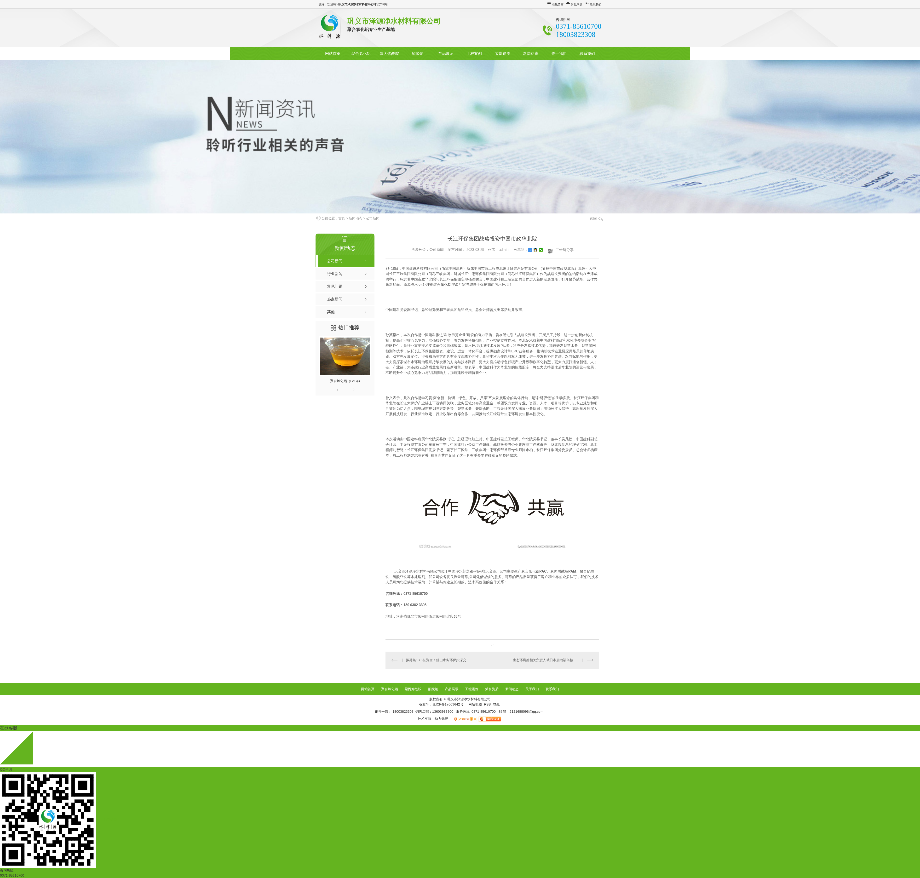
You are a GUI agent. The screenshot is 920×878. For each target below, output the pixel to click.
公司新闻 (373, 218)
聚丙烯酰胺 (389, 54)
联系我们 (595, 4)
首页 (341, 218)
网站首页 (332, 54)
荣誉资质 (502, 54)
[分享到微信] (541, 250)
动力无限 (441, 719)
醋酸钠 (417, 54)
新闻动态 (530, 54)
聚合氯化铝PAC (446, 284)
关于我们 (559, 54)
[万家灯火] (465, 719)
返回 (593, 218)
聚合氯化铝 (361, 54)
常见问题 (576, 4)
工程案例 (474, 54)
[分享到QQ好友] (536, 250)
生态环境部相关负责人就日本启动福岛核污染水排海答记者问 (553, 660)
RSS (488, 704)
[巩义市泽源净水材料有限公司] (329, 27)
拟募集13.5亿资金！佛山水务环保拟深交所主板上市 (439, 660)
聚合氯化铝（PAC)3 (345, 381)
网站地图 (475, 704)
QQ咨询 (6, 769)
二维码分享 (565, 250)
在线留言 (558, 4)
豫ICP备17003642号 (447, 704)
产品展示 (446, 54)
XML (496, 704)
